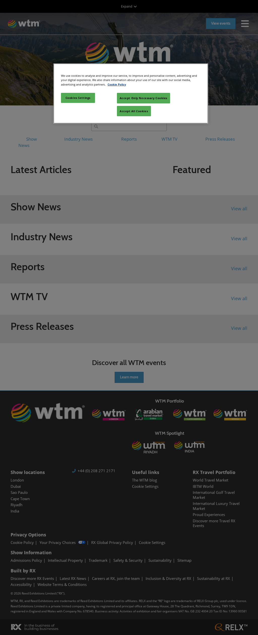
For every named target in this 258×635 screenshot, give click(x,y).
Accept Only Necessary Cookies (144, 98)
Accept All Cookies (134, 111)
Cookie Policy (117, 84)
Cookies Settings (78, 98)
